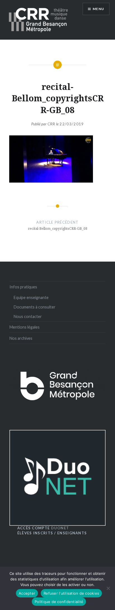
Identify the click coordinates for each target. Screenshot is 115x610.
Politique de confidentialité (59, 601)
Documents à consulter (35, 307)
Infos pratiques (23, 286)
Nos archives (20, 338)
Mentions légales (24, 327)
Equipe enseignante (31, 297)
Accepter (27, 593)
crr (51, 124)
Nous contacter (28, 316)
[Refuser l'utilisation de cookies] (108, 588)
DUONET (43, 528)
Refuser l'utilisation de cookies (71, 593)
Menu (98, 9)
